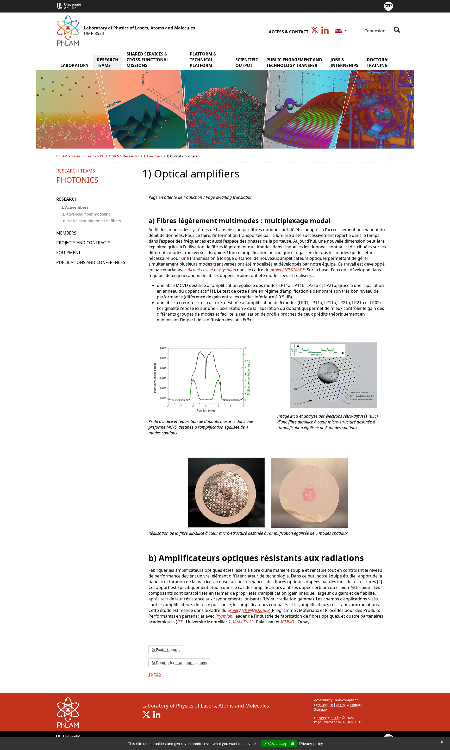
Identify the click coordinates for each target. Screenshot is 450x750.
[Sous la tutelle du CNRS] (388, 6)
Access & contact (288, 32)
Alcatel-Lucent (200, 270)
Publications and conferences (90, 262)
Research (130, 156)
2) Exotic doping (166, 649)
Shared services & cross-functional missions (148, 59)
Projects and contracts (83, 242)
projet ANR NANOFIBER (249, 610)
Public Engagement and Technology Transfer (294, 62)
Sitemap (320, 709)
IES (180, 622)
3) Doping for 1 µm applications (179, 662)
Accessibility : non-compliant (336, 700)
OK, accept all (280, 743)
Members (66, 233)
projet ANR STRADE (288, 270)
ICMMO (287, 622)
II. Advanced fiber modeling (86, 214)
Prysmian (227, 270)
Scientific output (246, 62)
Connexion (374, 31)
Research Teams (107, 62)
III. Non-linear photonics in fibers (91, 220)
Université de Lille (327, 717)
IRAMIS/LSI (243, 622)
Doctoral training (378, 62)
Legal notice (323, 704)
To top (154, 674)
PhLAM (61, 156)
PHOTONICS (109, 156)
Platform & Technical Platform (203, 59)
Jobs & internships (344, 62)
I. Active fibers (151, 156)
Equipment (68, 252)
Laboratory (74, 65)
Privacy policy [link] (311, 743)
